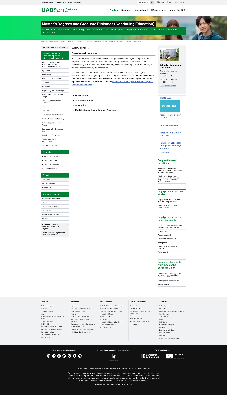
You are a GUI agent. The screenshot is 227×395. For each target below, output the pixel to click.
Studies (114, 10)
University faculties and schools (51, 329)
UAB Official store (136, 318)
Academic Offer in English (109, 308)
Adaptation (80, 105)
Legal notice (82, 368)
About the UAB (177, 10)
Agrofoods (46, 71)
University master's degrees (53, 47)
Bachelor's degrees (47, 306)
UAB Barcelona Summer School (51, 327)
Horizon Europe (105, 327)
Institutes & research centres (80, 308)
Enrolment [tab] (47, 175)
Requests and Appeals (50, 214)
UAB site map (144, 368)
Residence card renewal (167, 239)
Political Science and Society (53, 119)
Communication (48, 83)
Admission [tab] (47, 152)
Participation (134, 306)
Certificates (46, 210)
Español (182, 2)
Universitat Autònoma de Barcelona (53, 42)
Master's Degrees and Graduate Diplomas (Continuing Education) (109, 42)
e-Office (162, 327)
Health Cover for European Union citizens (168, 206)
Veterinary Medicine (49, 145)
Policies (45, 218)
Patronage (133, 324)
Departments (75, 306)
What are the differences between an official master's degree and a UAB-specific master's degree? (168, 179)
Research (126, 10)
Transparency (164, 316)
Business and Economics (51, 79)
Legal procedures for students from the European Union (169, 201)
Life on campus (158, 10)
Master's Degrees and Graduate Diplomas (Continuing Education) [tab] (53, 55)
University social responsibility (140, 321)
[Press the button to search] (152, 2)
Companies (77, 2)
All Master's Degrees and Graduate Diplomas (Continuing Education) (51, 64)
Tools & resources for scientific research (81, 320)
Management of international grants (83, 324)
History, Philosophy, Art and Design (52, 96)
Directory (162, 2)
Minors (43, 314)
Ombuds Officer (164, 333)
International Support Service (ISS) (112, 322)
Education (46, 87)
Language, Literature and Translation (51, 102)
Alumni (51, 2)
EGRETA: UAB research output (81, 316)
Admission (103, 319)
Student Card (47, 187)
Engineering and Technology (53, 91)
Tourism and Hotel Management (49, 140)
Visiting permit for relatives (168, 281)
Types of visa (163, 231)
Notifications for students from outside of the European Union (170, 226)
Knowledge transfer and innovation (82, 329)
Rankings (162, 308)
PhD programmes (47, 311)
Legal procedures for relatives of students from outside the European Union (169, 275)
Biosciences (46, 75)
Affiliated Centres (84, 100)
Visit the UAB (45, 337)
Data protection (96, 368)
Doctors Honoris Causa (167, 330)
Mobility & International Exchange (111, 306)
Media (70, 2)
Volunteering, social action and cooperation (140, 312)
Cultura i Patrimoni (136, 308)
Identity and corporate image (169, 338)
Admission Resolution (50, 164)
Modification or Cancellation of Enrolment (96, 110)
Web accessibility (129, 368)
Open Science (164, 314)
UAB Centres (81, 95)
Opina (161, 319)
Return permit (163, 252)
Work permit (162, 243)
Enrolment (46, 179)
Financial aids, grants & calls (50, 335)
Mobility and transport (167, 325)
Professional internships (51, 198)
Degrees (45, 202)
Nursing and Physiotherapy (52, 115)
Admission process (49, 160)
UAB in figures (164, 306)
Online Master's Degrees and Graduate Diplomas (53, 234)
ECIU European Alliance (108, 325)
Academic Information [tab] (52, 194)
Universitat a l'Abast (48, 332)
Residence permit (164, 235)
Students (45, 2)
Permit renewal (163, 284)
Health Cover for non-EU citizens (167, 247)
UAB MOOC (45, 324)
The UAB (163, 302)
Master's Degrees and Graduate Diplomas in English (51, 227)
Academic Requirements (51, 156)
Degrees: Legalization (50, 206)
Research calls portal (78, 327)
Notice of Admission (49, 168)
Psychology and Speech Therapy (51, 124)
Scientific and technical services (81, 332)
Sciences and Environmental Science (53, 130)
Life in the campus (138, 302)
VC (170, 2)
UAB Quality (163, 322)
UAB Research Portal (78, 311)
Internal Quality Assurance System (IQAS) (52, 317)
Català (176, 2)
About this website (112, 368)
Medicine (45, 111)
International (141, 10)
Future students (61, 2)
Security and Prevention (51, 135)
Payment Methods (49, 183)
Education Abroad (47, 321)
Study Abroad (105, 316)
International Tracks (107, 314)
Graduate (80, 42)
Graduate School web (168, 86)
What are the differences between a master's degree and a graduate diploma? (170, 170)
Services (133, 316)
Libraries (74, 314)
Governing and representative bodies (172, 311)
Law (43, 107)
